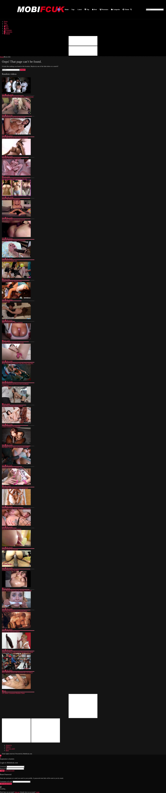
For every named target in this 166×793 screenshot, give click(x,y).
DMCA (8, 747)
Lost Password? (10, 770)
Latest (79, 9)
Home (67, 9)
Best (95, 9)
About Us (9, 745)
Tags (72, 9)
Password (3, 768)
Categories (116, 9)
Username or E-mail (6, 781)
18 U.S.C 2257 (10, 749)
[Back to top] (0, 755)
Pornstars (105, 9)
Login (2, 770)
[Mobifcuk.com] (41, 16)
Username (3, 766)
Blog (7, 750)
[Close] (0, 757)
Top (87, 9)
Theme (126, 9)
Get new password (6, 783)
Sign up (17, 792)
